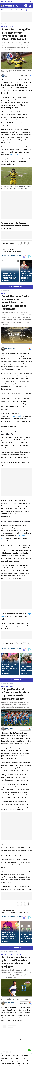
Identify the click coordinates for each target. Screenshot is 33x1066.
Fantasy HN (9, 1)
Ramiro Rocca (19, 251)
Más (7, 290)
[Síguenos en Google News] (28, 243)
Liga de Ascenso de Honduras (19, 912)
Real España (10, 251)
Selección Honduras (18, 10)
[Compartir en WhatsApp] (21, 243)
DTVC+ (3, 1)
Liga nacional (10, 24)
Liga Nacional (5, 10)
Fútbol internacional (12, 951)
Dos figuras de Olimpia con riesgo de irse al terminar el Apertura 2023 (15, 225)
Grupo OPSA (13, 155)
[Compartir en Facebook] (17, 243)
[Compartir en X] (24, 243)
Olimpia (4, 251)
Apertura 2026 (6, 912)
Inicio (3, 24)
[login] (25, 5)
